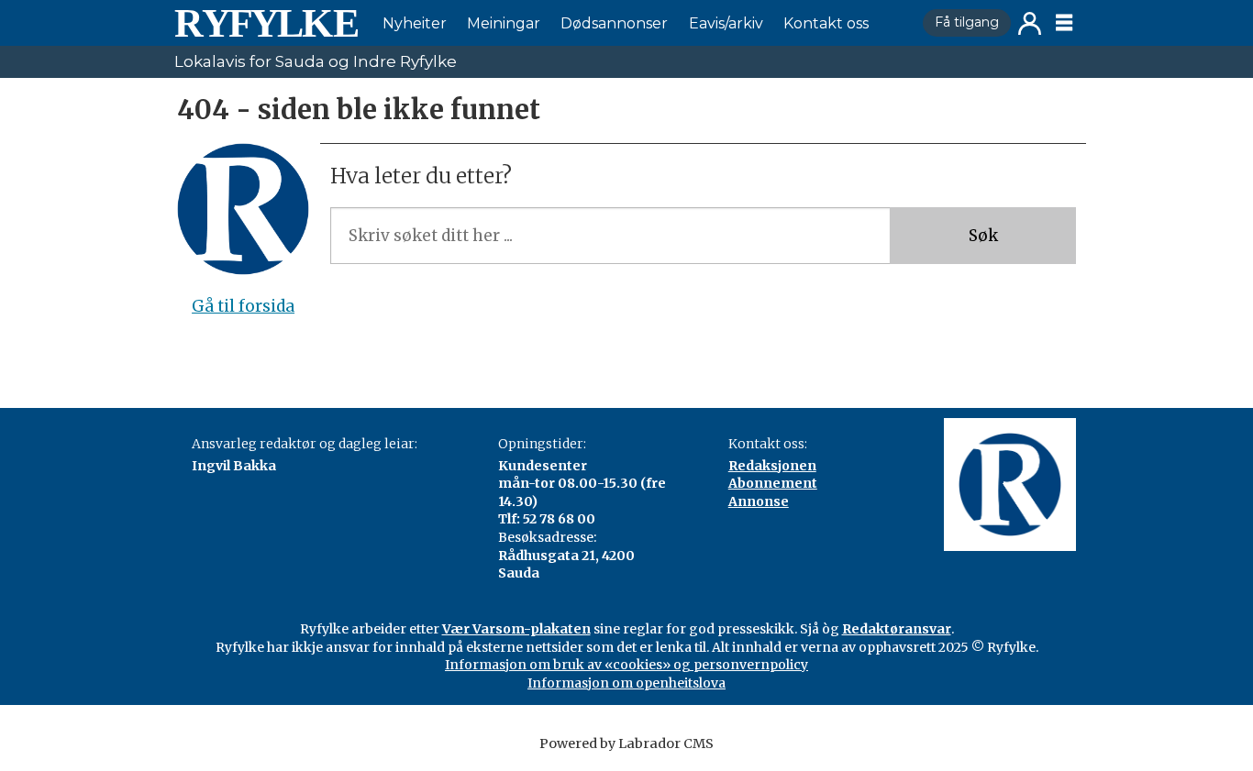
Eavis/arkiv (726, 23)
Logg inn (1029, 23)
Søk (983, 236)
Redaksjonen (772, 465)
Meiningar (503, 23)
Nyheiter (415, 23)
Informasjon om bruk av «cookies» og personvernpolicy (626, 664)
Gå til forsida (243, 306)
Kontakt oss (826, 23)
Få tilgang (967, 22)
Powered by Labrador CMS (626, 743)
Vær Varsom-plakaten (516, 629)
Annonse (758, 501)
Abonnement (772, 483)
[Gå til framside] (266, 23)
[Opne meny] (1064, 23)
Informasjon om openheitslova (626, 683)
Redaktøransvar (896, 629)
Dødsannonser (614, 23)
